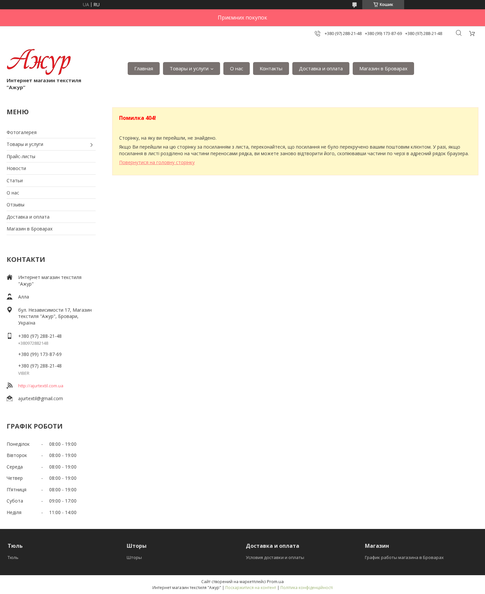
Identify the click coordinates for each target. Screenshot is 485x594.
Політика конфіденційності (306, 587)
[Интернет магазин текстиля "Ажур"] (39, 62)
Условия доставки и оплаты (275, 557)
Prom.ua (275, 581)
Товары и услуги (189, 68)
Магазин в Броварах (383, 68)
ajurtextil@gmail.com (40, 398)
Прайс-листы (21, 156)
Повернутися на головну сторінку (157, 162)
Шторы (134, 557)
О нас (236, 68)
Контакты (271, 68)
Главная (143, 68)
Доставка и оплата (321, 68)
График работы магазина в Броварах (404, 557)
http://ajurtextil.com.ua (40, 386)
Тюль (13, 557)
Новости (16, 168)
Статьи (15, 180)
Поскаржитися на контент (250, 587)
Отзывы (15, 204)
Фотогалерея (22, 132)
